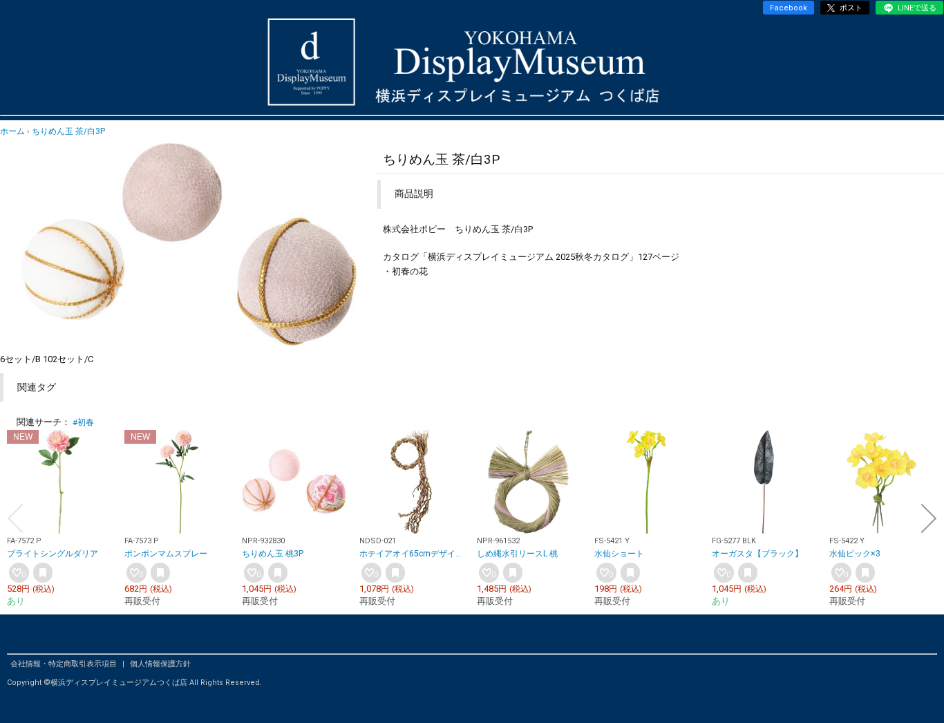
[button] (15, 518)
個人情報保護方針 (160, 663)
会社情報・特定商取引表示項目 (64, 663)
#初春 (83, 422)
